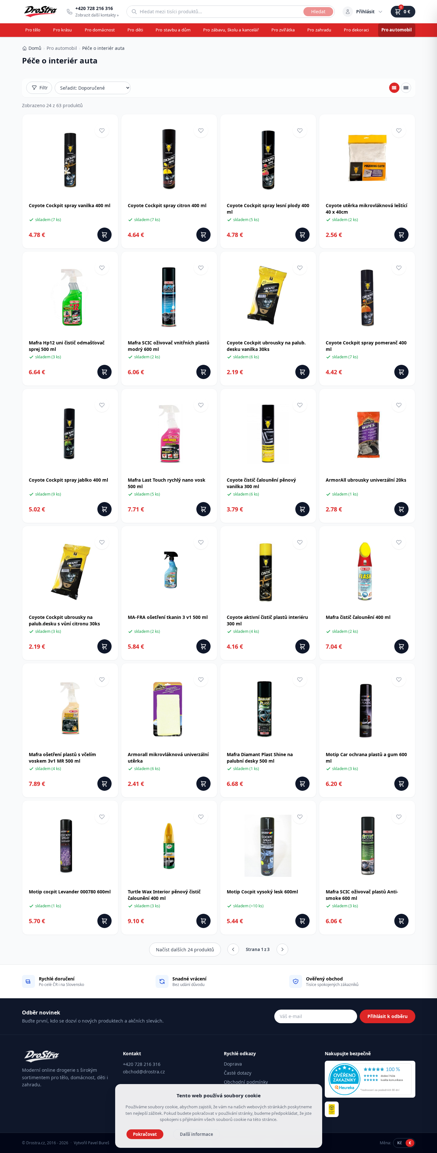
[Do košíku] (104, 235)
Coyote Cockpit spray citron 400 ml (167, 205)
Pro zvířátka (283, 30)
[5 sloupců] (406, 88)
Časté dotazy (237, 1073)
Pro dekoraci (356, 30)
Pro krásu (62, 30)
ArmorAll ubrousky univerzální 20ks (366, 480)
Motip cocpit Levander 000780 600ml (70, 892)
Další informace (196, 1134)
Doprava (233, 1064)
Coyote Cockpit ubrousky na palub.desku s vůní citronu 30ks (64, 620)
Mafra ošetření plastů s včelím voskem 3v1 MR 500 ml (62, 757)
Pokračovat (145, 1134)
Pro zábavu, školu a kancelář (231, 30)
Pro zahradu (319, 30)
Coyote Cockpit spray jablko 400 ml (68, 480)
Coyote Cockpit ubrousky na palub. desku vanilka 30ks (266, 346)
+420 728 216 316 (141, 1064)
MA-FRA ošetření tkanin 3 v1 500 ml (168, 617)
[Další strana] (282, 949)
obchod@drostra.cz (144, 1072)
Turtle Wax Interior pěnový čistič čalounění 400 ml (164, 895)
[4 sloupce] (394, 88)
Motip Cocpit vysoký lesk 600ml (262, 892)
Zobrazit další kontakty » (97, 15)
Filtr (43, 87)
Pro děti (135, 30)
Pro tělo (33, 30)
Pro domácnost (100, 30)
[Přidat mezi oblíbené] (102, 130)
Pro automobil (396, 30)
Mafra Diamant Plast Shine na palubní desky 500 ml (260, 757)
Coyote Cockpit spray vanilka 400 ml (69, 205)
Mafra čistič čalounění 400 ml (358, 617)
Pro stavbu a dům (173, 30)
